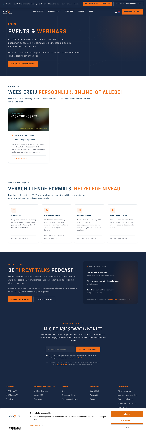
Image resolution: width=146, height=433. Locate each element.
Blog (63, 391)
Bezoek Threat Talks (20, 299)
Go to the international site (97, 3)
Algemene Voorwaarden (127, 395)
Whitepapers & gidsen (70, 399)
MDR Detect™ (38, 11)
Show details (35, 426)
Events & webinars (69, 395)
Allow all (127, 414)
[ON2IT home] (7, 12)
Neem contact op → (132, 11)
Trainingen (38, 399)
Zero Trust (69, 11)
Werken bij (94, 395)
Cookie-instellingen (125, 399)
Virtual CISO (38, 395)
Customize (125, 421)
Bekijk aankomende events (23, 64)
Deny (127, 427)
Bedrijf (81, 11)
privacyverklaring (61, 364)
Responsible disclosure (127, 403)
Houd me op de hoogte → (88, 349)
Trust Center (122, 407)
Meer (91, 11)
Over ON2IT (94, 391)
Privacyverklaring (124, 391)
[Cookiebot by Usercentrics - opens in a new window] (15, 428)
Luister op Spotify (44, 299)
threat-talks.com (114, 299)
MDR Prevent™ (54, 11)
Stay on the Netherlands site (129, 3)
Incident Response (41, 391)
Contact (93, 399)
